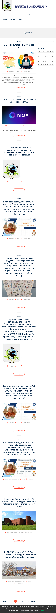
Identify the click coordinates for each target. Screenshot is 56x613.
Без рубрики (11, 71)
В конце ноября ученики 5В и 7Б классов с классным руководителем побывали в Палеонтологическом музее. (19, 502)
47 (29, 601)
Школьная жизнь (21, 581)
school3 (18, 71)
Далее (33, 601)
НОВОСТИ (20, 19)
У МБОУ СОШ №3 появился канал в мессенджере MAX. (19, 100)
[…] (25, 84)
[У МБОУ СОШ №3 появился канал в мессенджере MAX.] (19, 115)
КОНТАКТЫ (12, 19)
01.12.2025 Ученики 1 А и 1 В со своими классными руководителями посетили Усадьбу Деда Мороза (19, 554)
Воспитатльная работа (10, 479)
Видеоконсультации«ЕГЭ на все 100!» (19, 46)
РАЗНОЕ (5, 19)
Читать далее (19, 87)
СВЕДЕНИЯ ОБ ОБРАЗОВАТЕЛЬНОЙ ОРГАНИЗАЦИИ (14, 14)
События (14, 126)
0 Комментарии (26, 71)
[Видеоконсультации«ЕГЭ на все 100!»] (19, 60)
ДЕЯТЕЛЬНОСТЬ (33, 14)
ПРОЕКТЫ (43, 14)
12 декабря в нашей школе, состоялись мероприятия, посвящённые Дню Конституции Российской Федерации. (19, 151)
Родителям (9, 126)
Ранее (4, 601)
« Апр (39, 69)
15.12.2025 (19, 41)
